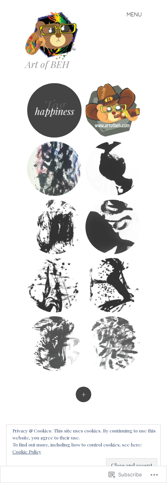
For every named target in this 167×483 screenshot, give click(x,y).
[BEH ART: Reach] (54, 285)
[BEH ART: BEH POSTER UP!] (112, 110)
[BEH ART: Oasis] (112, 227)
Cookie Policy (26, 451)
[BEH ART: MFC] (54, 168)
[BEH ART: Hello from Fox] (54, 343)
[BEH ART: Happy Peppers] (112, 343)
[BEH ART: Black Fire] (54, 227)
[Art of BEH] (54, 35)
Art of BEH (47, 64)
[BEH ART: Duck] (112, 168)
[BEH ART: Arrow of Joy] (112, 285)
